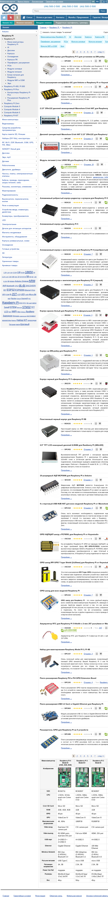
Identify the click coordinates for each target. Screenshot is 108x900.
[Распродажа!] (10, 17)
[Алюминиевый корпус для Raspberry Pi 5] (50, 236)
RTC (24, 303)
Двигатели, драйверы (11, 169)
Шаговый (24, 324)
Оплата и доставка (44, 17)
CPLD (17, 286)
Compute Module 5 (12, 112)
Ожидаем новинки (44, 23)
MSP (9, 298)
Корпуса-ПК (12, 59)
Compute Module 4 (12, 109)
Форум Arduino (23, 2)
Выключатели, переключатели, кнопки (15, 200)
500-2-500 (52, 6)
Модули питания (14, 72)
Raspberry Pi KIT (11, 115)
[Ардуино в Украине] (4, 17)
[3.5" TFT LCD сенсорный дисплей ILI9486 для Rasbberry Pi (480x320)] (50, 457)
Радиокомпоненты (10, 195)
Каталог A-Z (7, 23)
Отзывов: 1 (88, 355)
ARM (32, 280)
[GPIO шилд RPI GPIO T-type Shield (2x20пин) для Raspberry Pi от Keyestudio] (50, 574)
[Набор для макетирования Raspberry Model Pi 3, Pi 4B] (50, 661)
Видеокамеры (8, 124)
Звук (9, 83)
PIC (29, 298)
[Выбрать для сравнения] (95, 60)
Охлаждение (12, 56)
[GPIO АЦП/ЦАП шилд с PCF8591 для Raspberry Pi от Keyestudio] (50, 546)
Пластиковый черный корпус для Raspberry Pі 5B (63, 419)
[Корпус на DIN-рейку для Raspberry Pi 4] (50, 363)
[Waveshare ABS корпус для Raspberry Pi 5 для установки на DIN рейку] (50, 69)
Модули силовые (14, 69)
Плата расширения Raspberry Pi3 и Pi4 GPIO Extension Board (68, 678)
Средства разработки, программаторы (11, 129)
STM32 (26, 307)
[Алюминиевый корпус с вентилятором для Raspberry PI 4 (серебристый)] (50, 262)
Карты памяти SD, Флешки (13, 134)
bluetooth (10, 286)
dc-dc (22, 285)
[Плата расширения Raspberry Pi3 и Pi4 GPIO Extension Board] (50, 690)
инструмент (31, 316)
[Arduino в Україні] (11, 9)
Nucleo (13, 298)
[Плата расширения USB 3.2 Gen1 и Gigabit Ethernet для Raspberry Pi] (50, 716)
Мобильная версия (7, 2)
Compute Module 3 (12, 106)
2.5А (10, 277)
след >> (101, 52)
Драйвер (30, 311)
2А (19, 277)
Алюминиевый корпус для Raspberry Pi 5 (59, 224)
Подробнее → (66, 75)
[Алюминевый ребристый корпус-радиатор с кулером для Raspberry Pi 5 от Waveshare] (50, 210)
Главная (6, 896)
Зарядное (7, 316)
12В (19, 272)
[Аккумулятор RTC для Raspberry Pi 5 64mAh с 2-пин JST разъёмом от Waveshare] (50, 635)
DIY (4, 290)
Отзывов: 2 (88, 285)
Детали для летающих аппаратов (16, 228)
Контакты (60, 17)
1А (34, 272)
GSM (7, 294)
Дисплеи (11, 50)
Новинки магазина (24, 23)
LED (4, 220)
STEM (13, 307)
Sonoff (6, 307)
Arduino (5, 32)
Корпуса (10, 53)
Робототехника (8, 165)
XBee (19, 312)
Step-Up (19, 307)
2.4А (6, 277)
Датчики (5, 161)
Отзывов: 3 (88, 315)
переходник (32, 320)
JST (14, 294)
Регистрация (40, 896)
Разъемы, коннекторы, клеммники (17, 187)
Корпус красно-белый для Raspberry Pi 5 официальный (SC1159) (70, 311)
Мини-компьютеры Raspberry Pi (15, 43)
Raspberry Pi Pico (11, 89)
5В (27, 276)
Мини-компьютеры (10, 119)
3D (3, 253)
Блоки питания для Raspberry (15, 76)
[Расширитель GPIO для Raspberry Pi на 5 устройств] (50, 742)
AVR (4, 286)
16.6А (23, 272)
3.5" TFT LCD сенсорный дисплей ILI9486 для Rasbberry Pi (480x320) (71, 445)
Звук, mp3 (6, 157)
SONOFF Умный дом (11, 149)
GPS (4, 294)
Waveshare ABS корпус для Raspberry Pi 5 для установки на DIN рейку (72, 57)
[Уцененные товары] (17, 17)
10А (11, 272)
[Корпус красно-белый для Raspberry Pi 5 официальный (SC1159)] (50, 323)
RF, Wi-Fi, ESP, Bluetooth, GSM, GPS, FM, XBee (18, 143)
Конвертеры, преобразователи (15, 216)
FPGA (33, 290)
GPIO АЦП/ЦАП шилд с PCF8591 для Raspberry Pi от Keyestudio (69, 534)
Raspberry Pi (8, 36)
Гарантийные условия (54, 2)
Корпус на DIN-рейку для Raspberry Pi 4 (58, 351)
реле (18, 324)
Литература (7, 257)
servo (34, 303)
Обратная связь (56, 896)
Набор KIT (22, 320)
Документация (37, 2)
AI (8, 47)
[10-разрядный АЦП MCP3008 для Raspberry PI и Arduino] (50, 487)
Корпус (13, 320)
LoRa (27, 294)
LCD (19, 294)
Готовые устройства (10, 249)
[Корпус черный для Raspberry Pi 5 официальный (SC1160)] (50, 391)
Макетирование (9, 191)
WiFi (14, 311)
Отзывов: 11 (88, 113)
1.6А (8, 272)
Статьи (29, 17)
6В (32, 277)
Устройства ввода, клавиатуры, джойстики (15, 210)
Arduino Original (21, 281)
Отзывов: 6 (88, 139)
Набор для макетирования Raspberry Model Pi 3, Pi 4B (65, 649)
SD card (29, 303)
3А (21, 277)
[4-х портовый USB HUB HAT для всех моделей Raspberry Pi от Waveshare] (50, 516)
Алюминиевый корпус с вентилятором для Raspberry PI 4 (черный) (71, 280)
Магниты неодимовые (11, 232)
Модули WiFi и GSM (16, 80)
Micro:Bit (32, 294)
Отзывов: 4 (88, 682)
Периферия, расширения (18, 63)
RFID (21, 303)
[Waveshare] (69, 115)
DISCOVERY (31, 286)
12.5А (15, 272)
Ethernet (28, 290)
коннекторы (6, 320)
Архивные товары (9, 265)
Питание (12, 324)
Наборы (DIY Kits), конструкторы (16, 138)
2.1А (3, 277)
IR (10, 294)
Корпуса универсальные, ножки (15, 241)
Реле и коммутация (10, 205)
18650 (29, 272)
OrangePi (24, 298)
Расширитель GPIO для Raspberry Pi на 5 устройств (64, 730)
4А (23, 277)
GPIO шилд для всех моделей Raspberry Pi (60, 591)
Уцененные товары (10, 261)
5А (25, 277)
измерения (22, 316)
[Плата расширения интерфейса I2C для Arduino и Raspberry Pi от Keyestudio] (50, 94)
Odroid (19, 298)
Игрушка (16, 316)
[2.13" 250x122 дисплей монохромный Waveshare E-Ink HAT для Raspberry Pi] (50, 120)
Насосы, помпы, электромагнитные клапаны (17, 175)
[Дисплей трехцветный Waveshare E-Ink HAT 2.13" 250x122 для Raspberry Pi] (50, 146)
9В (8, 281)
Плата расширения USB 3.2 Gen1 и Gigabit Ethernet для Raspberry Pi (71, 704)
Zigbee (23, 312)
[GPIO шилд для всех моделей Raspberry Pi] (50, 603)
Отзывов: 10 (89, 165)
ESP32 (11, 289)
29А (16, 277)
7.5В (35, 277)
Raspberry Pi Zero (11, 103)
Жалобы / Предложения (78, 17)
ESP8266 (19, 290)
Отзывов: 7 (88, 254)
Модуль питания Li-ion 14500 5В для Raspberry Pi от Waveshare (69, 160)
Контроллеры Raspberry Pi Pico (18, 93)
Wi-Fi (10, 312)
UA (93, 1)
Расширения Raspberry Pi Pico (18, 99)
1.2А (5, 272)
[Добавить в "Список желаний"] (99, 60)
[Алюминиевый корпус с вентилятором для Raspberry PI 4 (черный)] (50, 292)
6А (30, 277)
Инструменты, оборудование (14, 237)
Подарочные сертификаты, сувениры (72, 23)
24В (13, 277)
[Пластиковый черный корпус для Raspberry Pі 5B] (50, 431)
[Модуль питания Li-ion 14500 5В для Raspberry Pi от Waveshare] (50, 172)
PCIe (9, 66)
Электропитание (9, 224)
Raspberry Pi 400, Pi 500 (14, 86)
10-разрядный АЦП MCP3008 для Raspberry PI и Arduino (66, 476)
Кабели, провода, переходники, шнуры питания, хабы (16, 181)
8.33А (5, 281)
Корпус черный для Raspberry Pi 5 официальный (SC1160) (67, 379)
